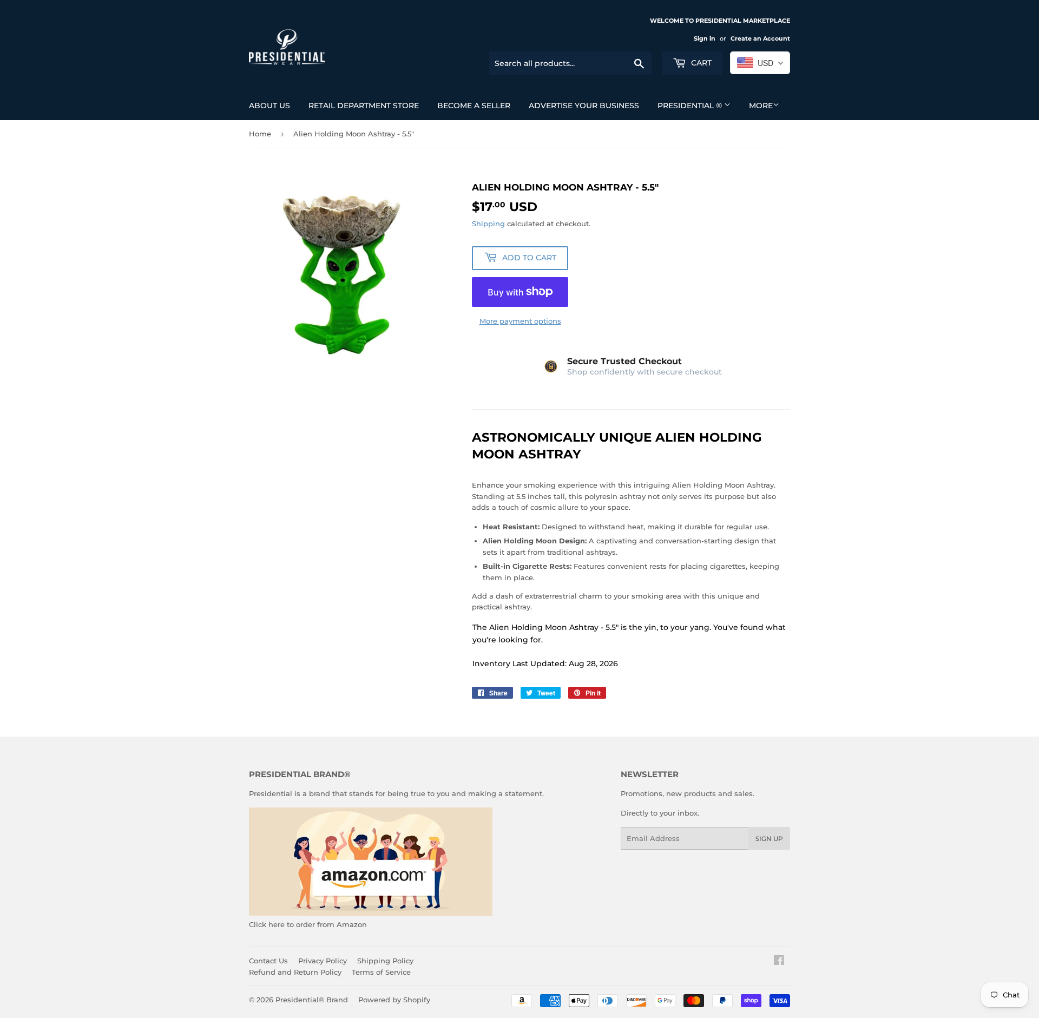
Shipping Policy (385, 960)
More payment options (520, 321)
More (761, 105)
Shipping (488, 223)
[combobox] (760, 62)
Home (260, 133)
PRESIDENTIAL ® (690, 105)
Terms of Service (381, 972)
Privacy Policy (322, 960)
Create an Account (760, 38)
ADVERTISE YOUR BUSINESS (584, 105)
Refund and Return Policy (295, 972)
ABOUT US (269, 105)
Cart (700, 63)
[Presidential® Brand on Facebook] (779, 961)
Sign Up (769, 839)
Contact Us (268, 960)
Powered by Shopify (394, 999)
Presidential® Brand (311, 999)
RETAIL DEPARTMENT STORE (363, 105)
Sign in (704, 38)
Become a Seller (473, 105)
